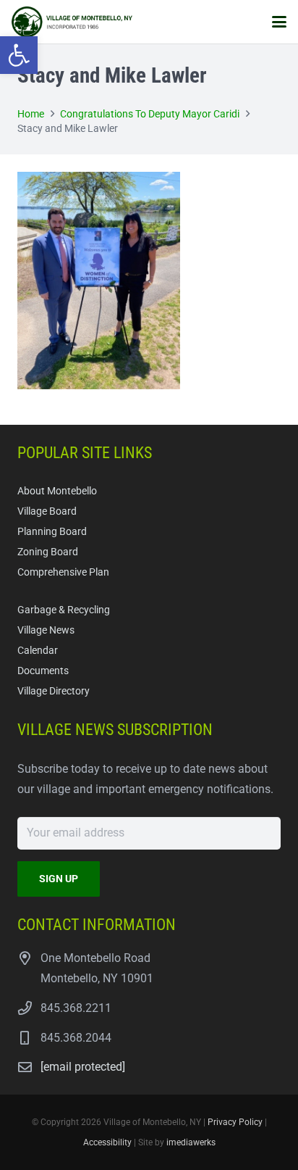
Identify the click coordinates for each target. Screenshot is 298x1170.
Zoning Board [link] (47, 552)
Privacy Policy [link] (235, 1122)
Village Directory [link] (53, 691)
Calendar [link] (37, 650)
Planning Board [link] (52, 532)
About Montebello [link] (57, 491)
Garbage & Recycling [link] (63, 610)
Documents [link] (43, 671)
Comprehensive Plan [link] (63, 572)
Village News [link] (45, 630)
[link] (19, 55)
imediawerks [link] (191, 1142)
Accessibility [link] (107, 1142)
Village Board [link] (47, 511)
